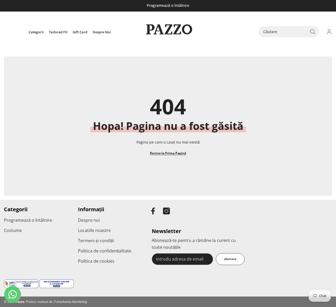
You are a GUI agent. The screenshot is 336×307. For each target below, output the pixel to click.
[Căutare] (288, 32)
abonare (230, 259)
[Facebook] (153, 211)
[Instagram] (166, 211)
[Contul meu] (329, 31)
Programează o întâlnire (168, 5)
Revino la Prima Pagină (168, 153)
